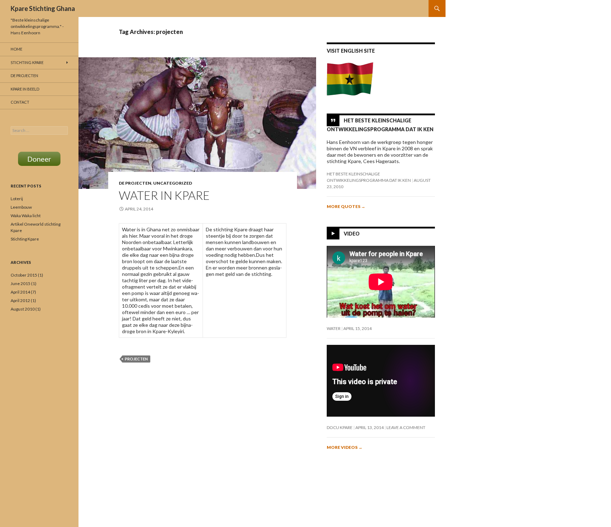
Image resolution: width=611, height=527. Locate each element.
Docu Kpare (340, 427)
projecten (136, 359)
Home (16, 49)
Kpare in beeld (25, 89)
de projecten (135, 183)
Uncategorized (172, 183)
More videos (344, 447)
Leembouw (21, 207)
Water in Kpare (164, 195)
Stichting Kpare (27, 62)
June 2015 (20, 283)
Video (352, 234)
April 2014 (20, 292)
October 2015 (24, 275)
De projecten (24, 75)
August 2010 (23, 309)
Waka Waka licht (26, 215)
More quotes (346, 206)
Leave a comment (405, 427)
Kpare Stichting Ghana (43, 8)
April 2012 (20, 300)
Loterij (17, 198)
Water (334, 328)
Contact (20, 102)
